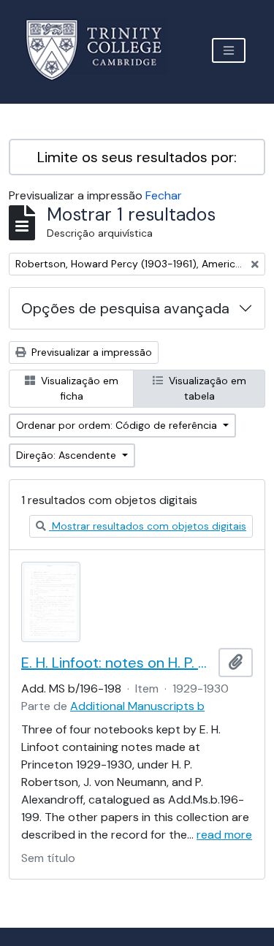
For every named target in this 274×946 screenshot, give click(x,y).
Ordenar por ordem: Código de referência (118, 425)
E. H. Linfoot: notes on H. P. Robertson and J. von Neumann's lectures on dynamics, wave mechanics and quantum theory (117, 662)
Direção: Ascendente (67, 455)
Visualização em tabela (206, 388)
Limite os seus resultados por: (137, 157)
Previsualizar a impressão (90, 352)
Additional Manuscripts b (137, 706)
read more (224, 834)
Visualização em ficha (78, 388)
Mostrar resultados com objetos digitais (147, 526)
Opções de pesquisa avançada (125, 308)
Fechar (163, 195)
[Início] (103, 50)
